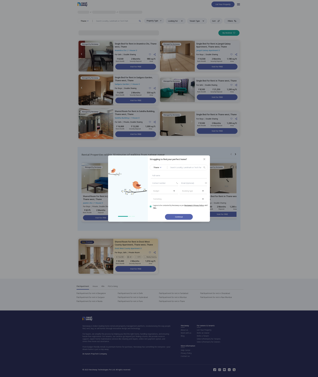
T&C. (155, 208)
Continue (179, 217)
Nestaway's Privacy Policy (194, 205)
